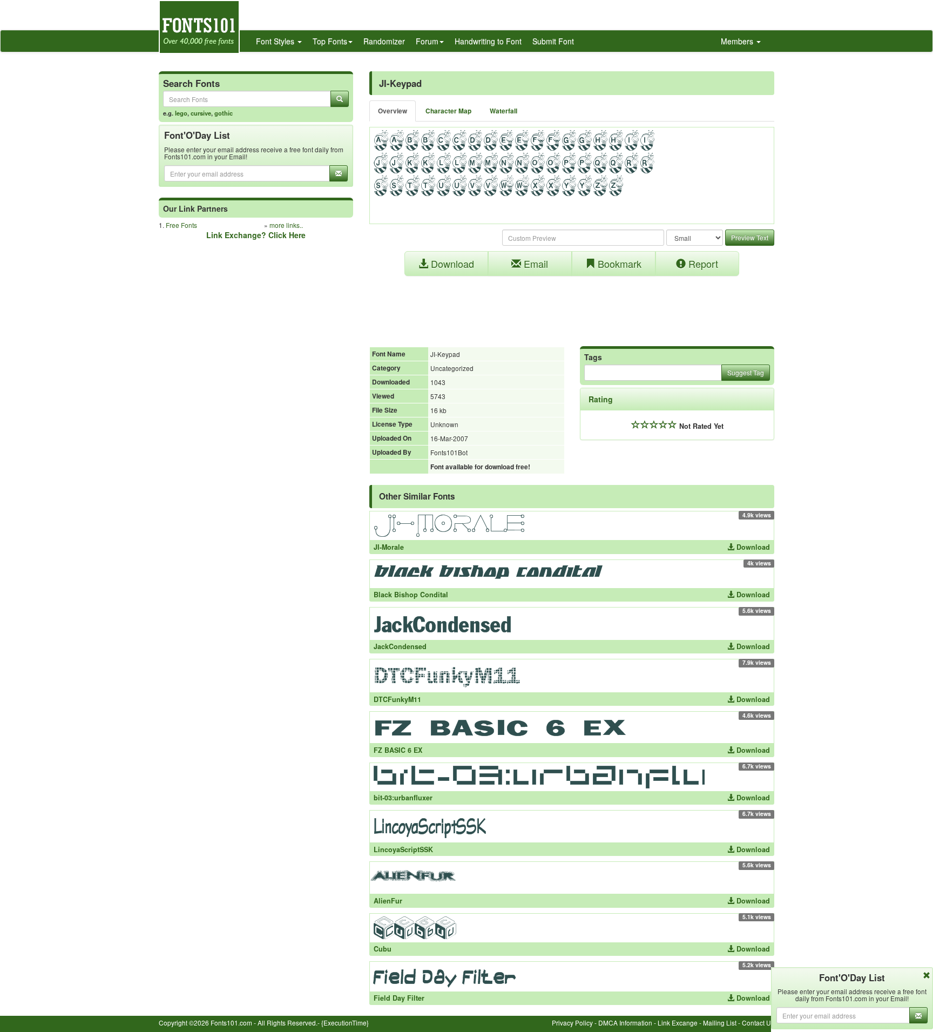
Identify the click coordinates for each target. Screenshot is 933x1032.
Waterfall (503, 111)
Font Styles (276, 41)
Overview (392, 111)
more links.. (286, 225)
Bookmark (618, 264)
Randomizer (384, 41)
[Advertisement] (571, 305)
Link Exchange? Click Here (256, 235)
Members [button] (738, 41)
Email (534, 264)
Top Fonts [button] (330, 41)
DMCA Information (625, 1022)
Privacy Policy (572, 1022)
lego (181, 113)
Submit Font (553, 41)
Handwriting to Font (488, 41)
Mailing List (719, 1022)
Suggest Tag (745, 372)
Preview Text (749, 237)
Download (451, 264)
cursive (201, 113)
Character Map (448, 111)
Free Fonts (181, 225)
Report (702, 264)
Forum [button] (427, 41)
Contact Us (758, 1022)
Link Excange (678, 1022)
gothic (223, 113)
